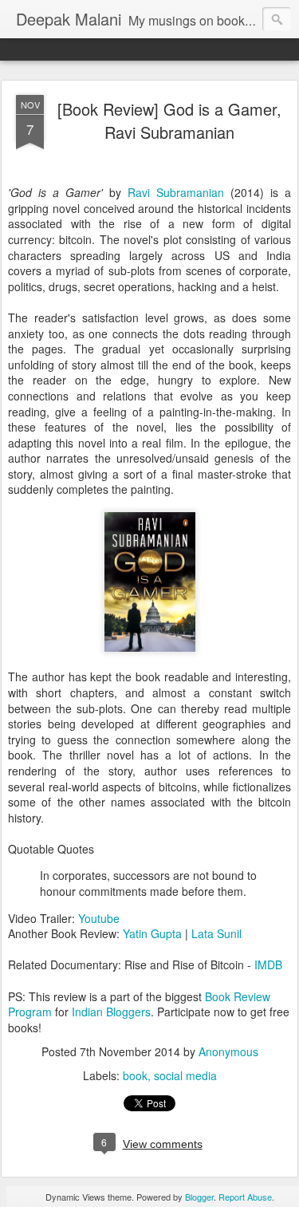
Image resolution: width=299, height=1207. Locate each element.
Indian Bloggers (111, 1012)
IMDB (268, 964)
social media (185, 1075)
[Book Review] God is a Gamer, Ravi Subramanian (169, 120)
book (135, 1075)
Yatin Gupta (152, 933)
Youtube (99, 918)
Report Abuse (245, 1196)
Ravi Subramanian (176, 192)
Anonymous (228, 1051)
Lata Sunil (216, 933)
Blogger (199, 1196)
